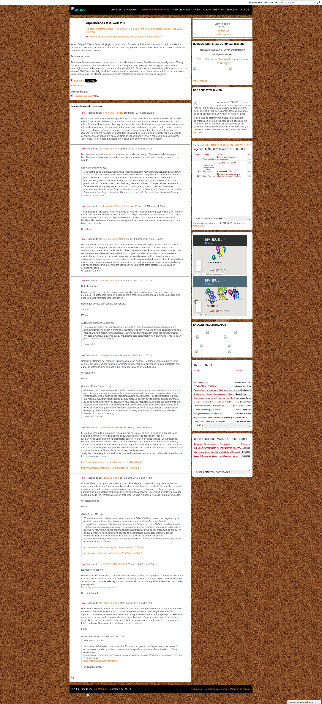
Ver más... (199, 132)
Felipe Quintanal (111, 148)
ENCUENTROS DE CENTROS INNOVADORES (227, 144)
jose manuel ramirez (113, 112)
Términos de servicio (240, 688)
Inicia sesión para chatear (300, 702)
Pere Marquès (107, 28)
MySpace (79, 80)
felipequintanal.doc (82, 95)
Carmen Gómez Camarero (116, 238)
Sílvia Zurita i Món (112, 427)
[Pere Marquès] (75, 31)
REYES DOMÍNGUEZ (113, 564)
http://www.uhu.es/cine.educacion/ (98, 587)
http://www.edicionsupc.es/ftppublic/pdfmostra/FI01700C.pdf (111, 461)
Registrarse (255, 2)
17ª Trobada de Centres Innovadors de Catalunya (222, 61)
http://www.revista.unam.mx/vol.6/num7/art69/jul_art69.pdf (110, 467)
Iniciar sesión (271, 2)
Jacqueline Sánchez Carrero (117, 205)
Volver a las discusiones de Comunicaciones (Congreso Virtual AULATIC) (126, 36)
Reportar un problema (216, 688)
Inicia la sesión (223, 34)
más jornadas (200, 80)
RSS (72, 678)
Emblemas (196, 688)
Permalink (83, 113)
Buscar (318, 2)
